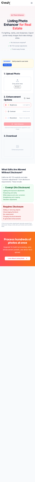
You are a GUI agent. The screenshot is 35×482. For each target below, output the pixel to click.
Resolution (20, 118)
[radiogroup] (17, 111)
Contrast (20, 111)
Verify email (7, 65)
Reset (28, 98)
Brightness (20, 105)
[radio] (6, 105)
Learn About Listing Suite (16, 258)
